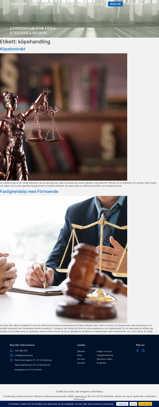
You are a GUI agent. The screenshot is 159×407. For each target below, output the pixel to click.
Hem (35, 4)
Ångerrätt (101, 363)
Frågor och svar (95, 4)
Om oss (62, 4)
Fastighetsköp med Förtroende (29, 191)
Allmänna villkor (104, 359)
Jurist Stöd (18, 4)
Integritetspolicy (105, 355)
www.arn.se (80, 396)
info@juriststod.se (24, 355)
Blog (79, 355)
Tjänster (48, 4)
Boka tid (115, 4)
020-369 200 (21, 350)
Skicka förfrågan (135, 4)
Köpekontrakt (12, 48)
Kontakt (76, 4)
